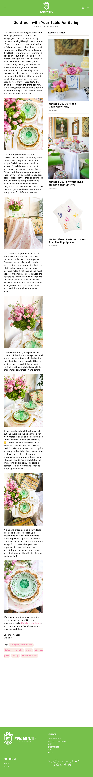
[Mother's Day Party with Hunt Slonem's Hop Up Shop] (68, 148)
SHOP (50, 744)
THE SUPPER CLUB (54, 738)
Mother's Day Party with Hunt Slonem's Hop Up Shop (66, 183)
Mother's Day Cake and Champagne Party (62, 105)
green (28, 650)
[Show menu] (4, 8)
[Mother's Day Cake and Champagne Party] (68, 70)
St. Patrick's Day (29, 655)
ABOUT (50, 753)
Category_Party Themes (21, 645)
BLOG (50, 750)
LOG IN (6, 763)
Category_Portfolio (14, 650)
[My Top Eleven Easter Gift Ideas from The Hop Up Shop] (68, 215)
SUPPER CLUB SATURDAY (57, 741)
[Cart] (88, 8)
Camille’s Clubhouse (31, 623)
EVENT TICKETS (53, 747)
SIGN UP (7, 766)
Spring (15, 655)
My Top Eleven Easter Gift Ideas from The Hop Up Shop (67, 241)
